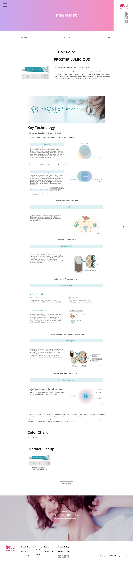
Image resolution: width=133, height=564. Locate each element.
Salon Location (50, 551)
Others (108, 37)
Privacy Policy (63, 547)
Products (38, 547)
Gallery (23, 551)
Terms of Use (63, 551)
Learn (46, 547)
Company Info (26, 556)
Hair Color (24, 37)
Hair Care (66, 37)
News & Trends (26, 547)
